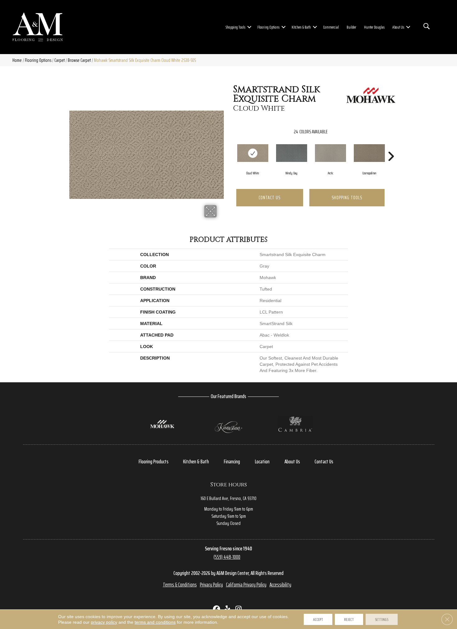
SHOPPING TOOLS (347, 197)
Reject (349, 619)
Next (390, 147)
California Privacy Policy (246, 585)
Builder (351, 27)
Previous (230, 147)
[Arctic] (330, 153)
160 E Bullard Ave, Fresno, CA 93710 (228, 498)
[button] (249, 27)
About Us (398, 27)
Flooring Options (268, 27)
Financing (232, 461)
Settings (381, 619)
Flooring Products (153, 461)
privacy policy (104, 622)
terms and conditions (155, 622)
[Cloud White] (253, 153)
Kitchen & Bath (301, 27)
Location (262, 461)
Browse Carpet (79, 60)
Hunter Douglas (374, 27)
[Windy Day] (292, 153)
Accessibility (280, 585)
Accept (318, 619)
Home (17, 60)
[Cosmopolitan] (369, 153)
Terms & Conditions (180, 585)
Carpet (59, 60)
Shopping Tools (235, 27)
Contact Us (269, 197)
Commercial (331, 27)
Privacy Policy (211, 585)
